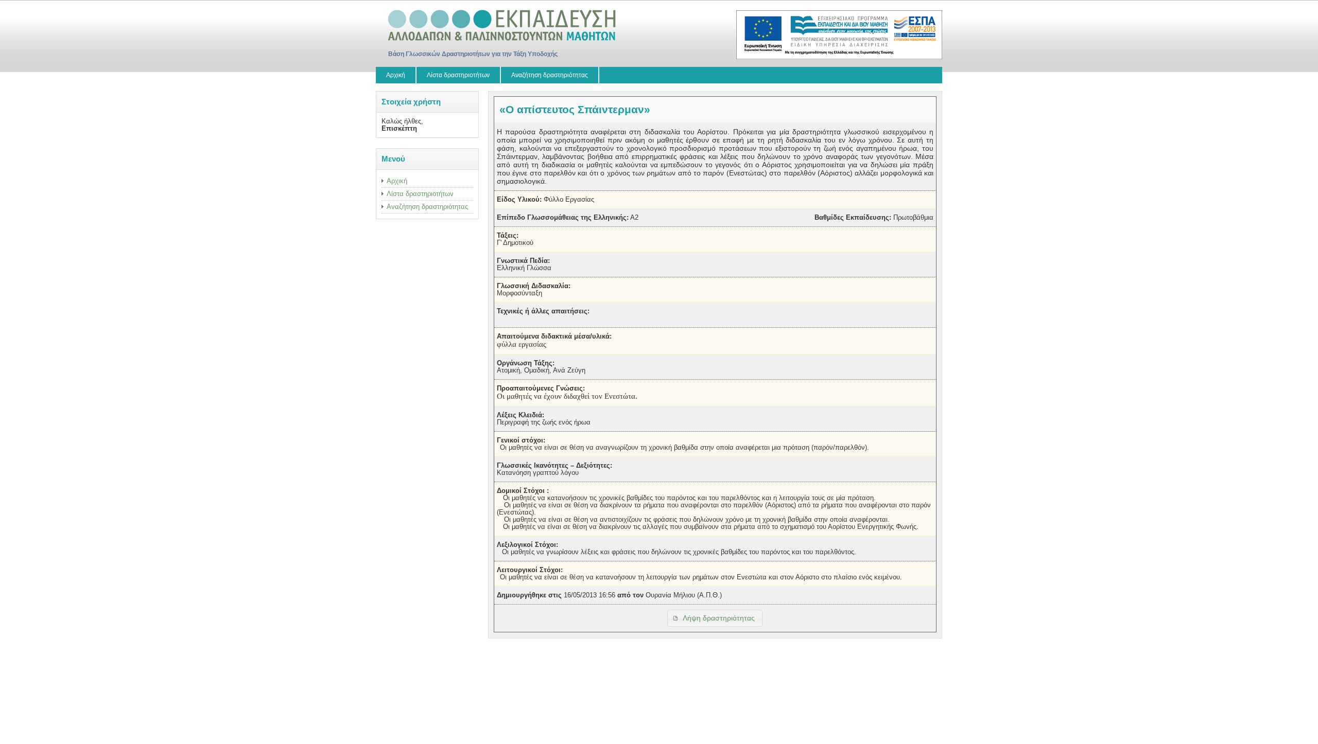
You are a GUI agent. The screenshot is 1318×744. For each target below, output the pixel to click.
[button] (714, 618)
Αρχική (395, 75)
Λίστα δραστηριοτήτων (458, 75)
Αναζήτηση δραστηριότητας (549, 75)
